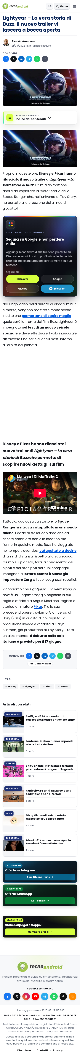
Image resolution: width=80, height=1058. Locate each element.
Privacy (58, 1050)
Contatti (42, 1050)
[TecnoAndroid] (17, 6)
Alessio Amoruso (23, 41)
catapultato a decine (57, 550)
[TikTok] (63, 996)
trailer (64, 686)
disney (12, 686)
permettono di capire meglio (46, 315)
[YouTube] (35, 996)
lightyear (31, 686)
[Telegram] (29, 59)
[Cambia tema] (49, 6)
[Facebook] (6, 59)
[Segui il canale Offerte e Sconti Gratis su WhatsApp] (54, 996)
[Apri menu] (74, 6)
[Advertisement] (40, 365)
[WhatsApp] (37, 59)
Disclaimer (24, 1050)
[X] (13, 59)
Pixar (38, 606)
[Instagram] (26, 996)
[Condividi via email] (45, 59)
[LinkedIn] (21, 59)
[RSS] (72, 996)
